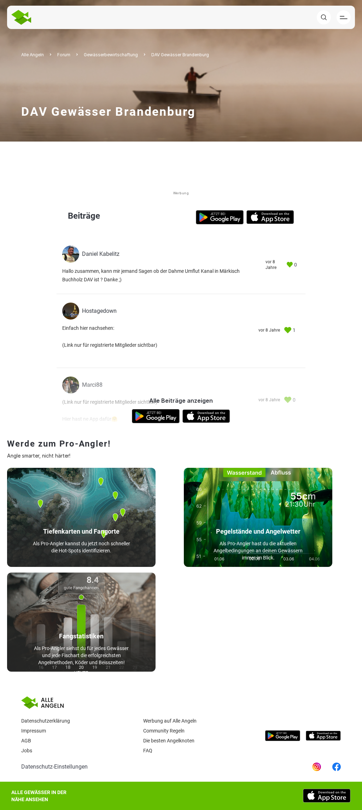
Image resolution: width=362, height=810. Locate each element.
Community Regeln (164, 731)
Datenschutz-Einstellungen (54, 766)
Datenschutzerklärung (45, 721)
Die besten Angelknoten (168, 740)
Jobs (26, 750)
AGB (26, 740)
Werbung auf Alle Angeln (170, 721)
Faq (147, 750)
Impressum (33, 731)
